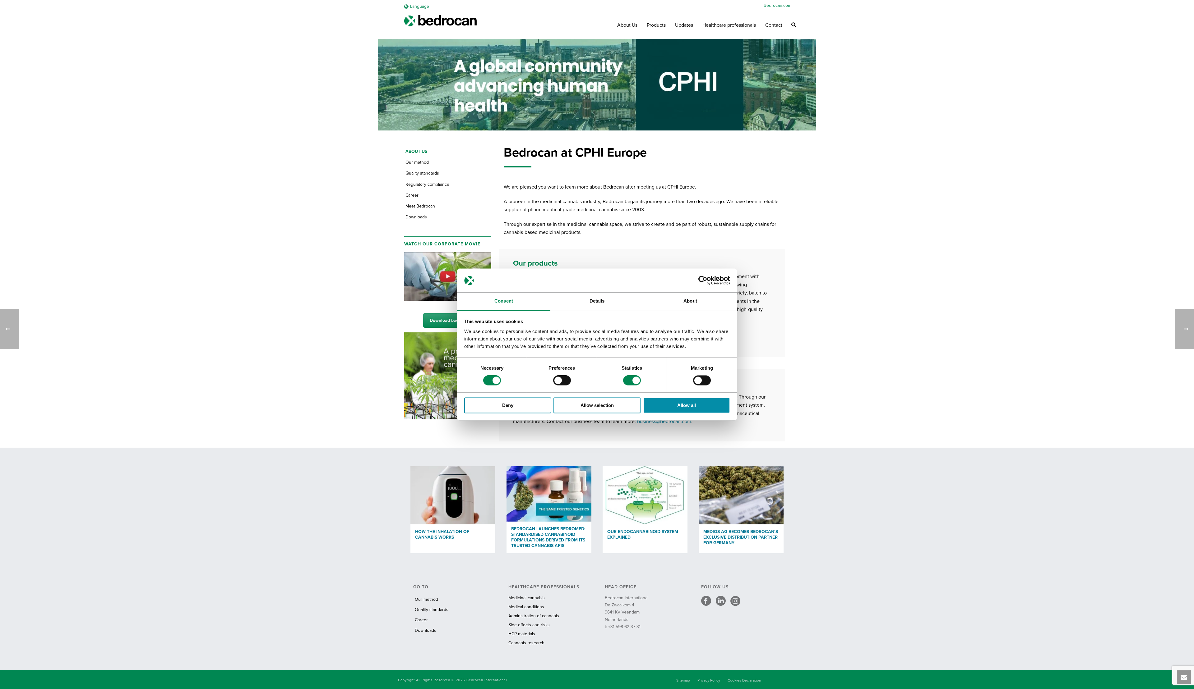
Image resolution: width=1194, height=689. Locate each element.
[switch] (562, 381)
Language (419, 6)
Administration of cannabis (533, 615)
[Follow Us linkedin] (721, 601)
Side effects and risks (529, 624)
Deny (507, 405)
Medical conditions (526, 606)
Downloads (416, 217)
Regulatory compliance (427, 184)
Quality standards (422, 173)
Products (656, 25)
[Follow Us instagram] (735, 601)
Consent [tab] (503, 300)
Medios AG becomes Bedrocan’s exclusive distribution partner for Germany (740, 537)
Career (412, 195)
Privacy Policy (708, 680)
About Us (627, 25)
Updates (684, 25)
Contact (773, 25)
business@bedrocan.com (664, 421)
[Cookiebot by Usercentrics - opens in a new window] (703, 280)
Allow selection (597, 405)
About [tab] (690, 300)
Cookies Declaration (744, 680)
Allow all (686, 405)
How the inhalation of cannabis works (442, 534)
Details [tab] (597, 300)
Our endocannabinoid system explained (642, 534)
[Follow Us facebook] (706, 601)
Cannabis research (526, 643)
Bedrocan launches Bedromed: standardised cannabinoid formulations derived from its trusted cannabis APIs (548, 537)
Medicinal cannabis (526, 597)
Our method (417, 162)
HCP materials (521, 634)
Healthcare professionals (729, 25)
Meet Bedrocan (420, 206)
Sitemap (683, 680)
